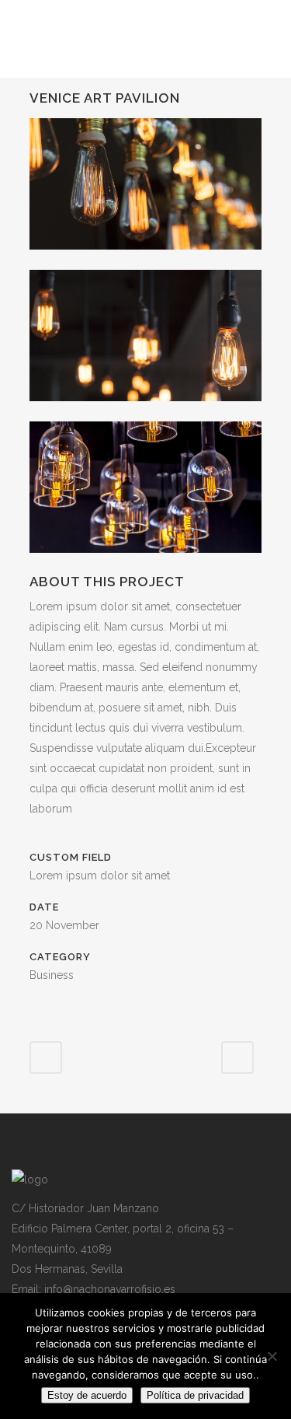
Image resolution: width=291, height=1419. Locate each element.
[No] (271, 1356)
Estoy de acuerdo (86, 1395)
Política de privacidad (195, 1395)
